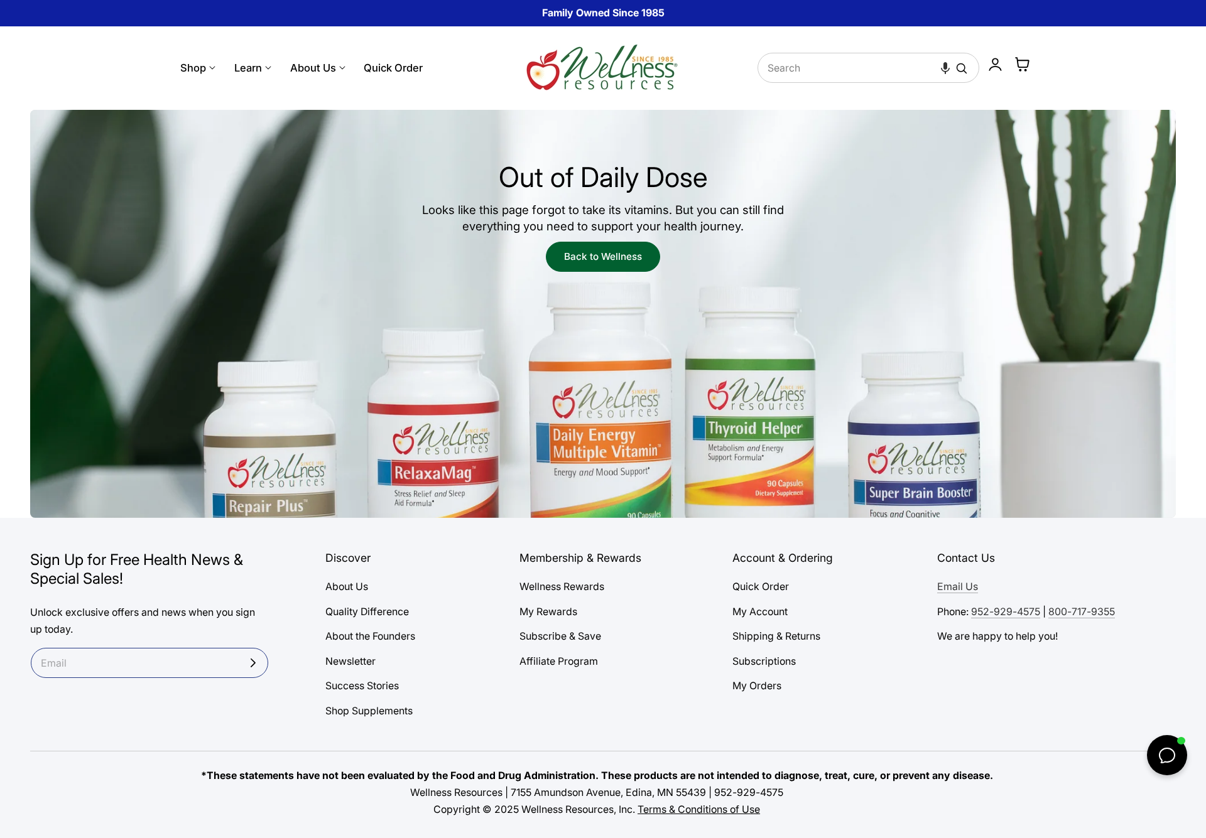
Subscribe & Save (560, 636)
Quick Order (760, 587)
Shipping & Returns (776, 636)
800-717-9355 (1081, 612)
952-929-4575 (1005, 612)
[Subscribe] (253, 663)
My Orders (756, 686)
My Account (760, 612)
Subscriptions (764, 661)
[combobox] (869, 68)
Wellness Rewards (561, 587)
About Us (346, 587)
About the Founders (370, 636)
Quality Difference (367, 612)
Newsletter (350, 661)
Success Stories (362, 686)
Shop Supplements (369, 711)
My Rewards (548, 612)
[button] (945, 67)
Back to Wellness (603, 256)
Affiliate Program (558, 661)
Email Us (957, 587)
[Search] (961, 68)
